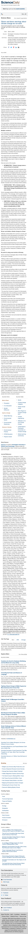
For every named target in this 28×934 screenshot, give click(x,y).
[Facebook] (9, 47)
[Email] (18, 47)
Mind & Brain (5, 400)
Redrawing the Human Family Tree (11, 785)
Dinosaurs (4, 820)
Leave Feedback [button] (7, 907)
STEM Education (8, 434)
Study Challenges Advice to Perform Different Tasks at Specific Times (13, 727)
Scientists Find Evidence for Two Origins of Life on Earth (14, 860)
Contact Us (6, 910)
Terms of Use (23, 916)
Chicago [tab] (23, 640)
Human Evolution (6, 817)
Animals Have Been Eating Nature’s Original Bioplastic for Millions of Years (13, 837)
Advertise (23, 914)
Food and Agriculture (7, 799)
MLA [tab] (13, 640)
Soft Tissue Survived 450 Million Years (12, 778)
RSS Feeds (6, 882)
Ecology (4, 806)
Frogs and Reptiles (7, 801)
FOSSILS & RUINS (4, 812)
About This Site (5, 914)
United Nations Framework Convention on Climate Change (22, 429)
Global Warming (8, 416)
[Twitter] (11, 47)
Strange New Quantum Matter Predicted (12, 771)
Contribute (17, 914)
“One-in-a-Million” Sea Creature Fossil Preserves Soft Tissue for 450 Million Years (13, 830)
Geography (5, 808)
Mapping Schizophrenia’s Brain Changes (12, 783)
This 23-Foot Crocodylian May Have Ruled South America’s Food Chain (13, 833)
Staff (11, 914)
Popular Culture (8, 436)
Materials (3, 444)
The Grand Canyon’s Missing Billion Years (13, 776)
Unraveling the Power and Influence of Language (11, 673)
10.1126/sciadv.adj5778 (13, 634)
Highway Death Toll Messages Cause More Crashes (12, 700)
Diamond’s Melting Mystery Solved (11, 787)
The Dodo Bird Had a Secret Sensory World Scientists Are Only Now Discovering (13, 863)
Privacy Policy (5, 916)
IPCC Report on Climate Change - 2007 (22, 412)
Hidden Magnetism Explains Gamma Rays (13, 773)
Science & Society (6, 427)
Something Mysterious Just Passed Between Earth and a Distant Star (14, 747)
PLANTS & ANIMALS (5, 794)
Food (3, 796)
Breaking (3, 763)
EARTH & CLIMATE (5, 803)
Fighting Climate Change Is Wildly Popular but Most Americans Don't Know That (13, 687)
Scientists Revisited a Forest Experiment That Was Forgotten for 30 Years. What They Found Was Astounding (14, 752)
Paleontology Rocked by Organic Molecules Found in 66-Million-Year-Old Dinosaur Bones (13, 856)
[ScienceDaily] (10, 2)
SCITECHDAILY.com (11, 738)
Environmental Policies (7, 430)
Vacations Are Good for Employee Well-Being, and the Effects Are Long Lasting (13, 662)
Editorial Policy (14, 916)
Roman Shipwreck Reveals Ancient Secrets (13, 769)
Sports (19, 400)
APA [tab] (18, 640)
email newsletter (20, 9)
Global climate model (21, 407)
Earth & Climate (6, 413)
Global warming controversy (22, 435)
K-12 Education (8, 406)
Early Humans (5, 815)
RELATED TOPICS (6, 397)
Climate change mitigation (22, 403)
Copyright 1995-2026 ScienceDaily (11, 918)
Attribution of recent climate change (22, 422)
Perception (6, 403)
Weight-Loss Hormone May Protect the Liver (13, 766)
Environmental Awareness (7, 423)
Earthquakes (5, 810)
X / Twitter (5, 895)
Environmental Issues (7, 419)
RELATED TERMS (19, 397)
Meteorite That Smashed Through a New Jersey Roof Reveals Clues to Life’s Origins (14, 847)
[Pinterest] (14, 47)
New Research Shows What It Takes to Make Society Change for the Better (13, 713)
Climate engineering (21, 417)
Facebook (5, 893)
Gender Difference (6, 409)
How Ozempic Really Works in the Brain (12, 780)
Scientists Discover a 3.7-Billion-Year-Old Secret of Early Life (14, 757)
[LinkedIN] (16, 47)
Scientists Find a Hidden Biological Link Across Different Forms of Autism (13, 743)
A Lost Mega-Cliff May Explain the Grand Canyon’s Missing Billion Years (12, 843)
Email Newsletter (7, 879)
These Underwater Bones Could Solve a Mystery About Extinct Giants (12, 850)
